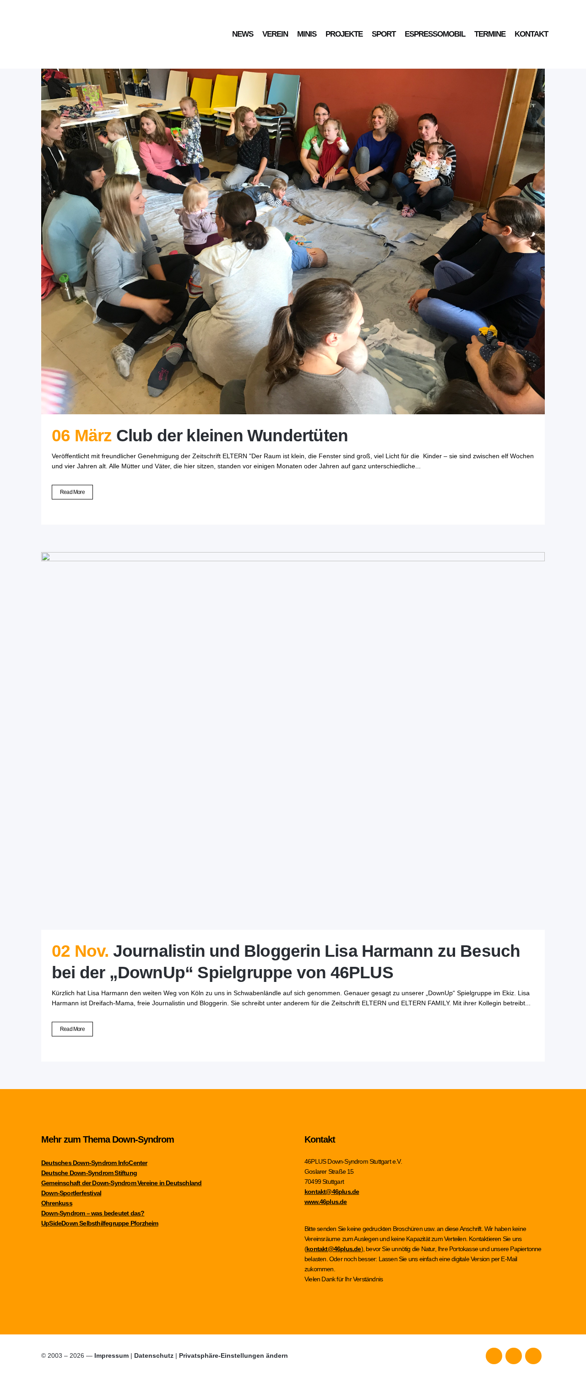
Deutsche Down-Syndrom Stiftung (89, 1172)
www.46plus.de (325, 1201)
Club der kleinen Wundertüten (232, 435)
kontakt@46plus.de (331, 1191)
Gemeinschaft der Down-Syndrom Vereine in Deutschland (121, 1183)
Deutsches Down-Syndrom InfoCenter (94, 1162)
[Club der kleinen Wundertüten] (293, 225)
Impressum (111, 1355)
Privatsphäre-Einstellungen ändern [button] (233, 1355)
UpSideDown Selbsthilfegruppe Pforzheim (99, 1223)
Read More (72, 492)
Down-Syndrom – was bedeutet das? (92, 1213)
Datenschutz (154, 1355)
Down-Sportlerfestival (71, 1193)
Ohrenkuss (56, 1203)
